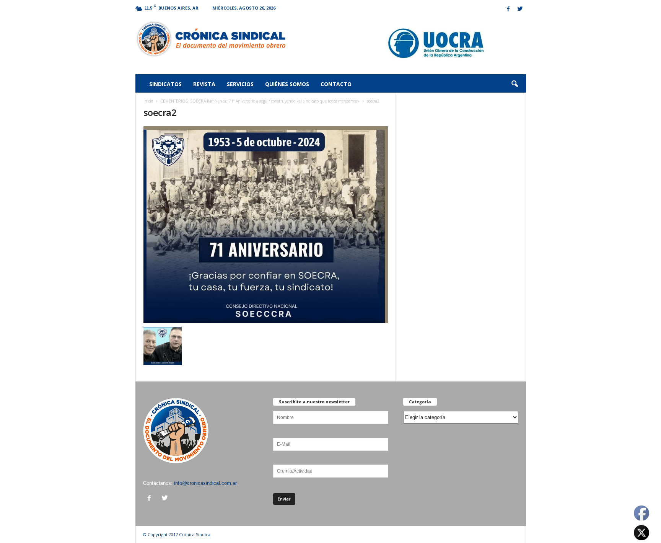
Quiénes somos (287, 84)
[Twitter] (520, 9)
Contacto (336, 84)
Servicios (240, 84)
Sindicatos (165, 84)
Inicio (148, 101)
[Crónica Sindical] (210, 39)
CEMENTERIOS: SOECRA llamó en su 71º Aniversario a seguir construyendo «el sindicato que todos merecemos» (260, 101)
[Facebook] (508, 9)
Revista (204, 84)
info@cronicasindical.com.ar (205, 483)
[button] (514, 84)
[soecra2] (265, 224)
